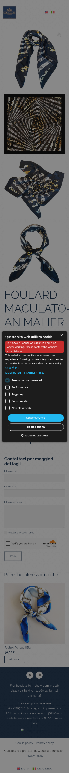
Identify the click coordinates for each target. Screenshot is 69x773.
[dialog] (34, 386)
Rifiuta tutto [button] (36, 426)
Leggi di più (12, 367)
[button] (34, 372)
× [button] (61, 335)
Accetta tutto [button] (35, 417)
